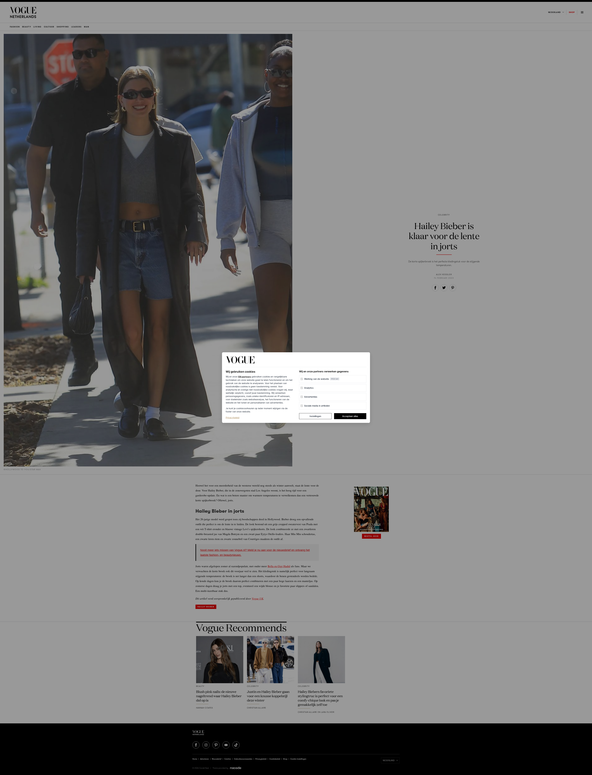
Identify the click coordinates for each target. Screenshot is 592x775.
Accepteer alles (350, 416)
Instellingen (315, 416)
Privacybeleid (232, 417)
